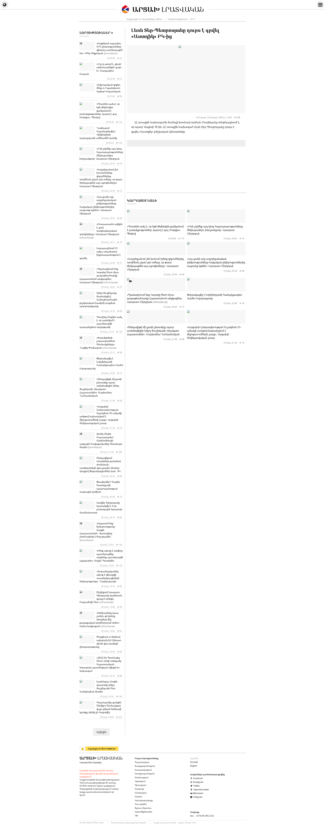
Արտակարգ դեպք (144, 800)
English (193, 765)
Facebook (198, 778)
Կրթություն (140, 781)
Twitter (196, 785)
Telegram (197, 797)
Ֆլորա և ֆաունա (143, 808)
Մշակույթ (139, 788)
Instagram (198, 782)
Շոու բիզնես (141, 804)
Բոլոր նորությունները (147, 758)
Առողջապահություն (145, 773)
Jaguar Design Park (187, 822)
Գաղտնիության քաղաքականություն (128, 822)
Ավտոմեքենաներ (143, 811)
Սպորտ (138, 796)
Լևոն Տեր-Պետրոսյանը (209, 127)
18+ (136, 815)
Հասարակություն (143, 769)
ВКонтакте (198, 793)
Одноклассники (201, 789)
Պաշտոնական (142, 762)
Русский (194, 762)
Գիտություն (140, 785)
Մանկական (141, 792)
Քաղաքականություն (145, 765)
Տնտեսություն (141, 777)
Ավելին (101, 732)
